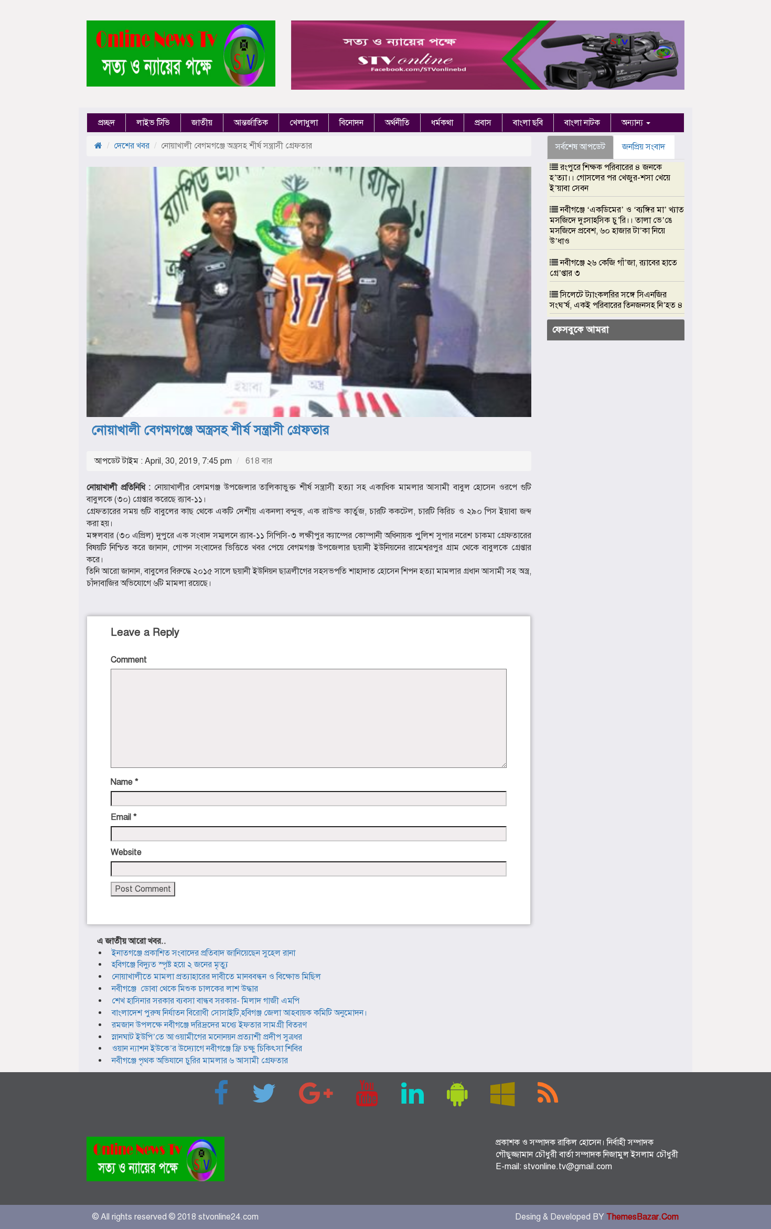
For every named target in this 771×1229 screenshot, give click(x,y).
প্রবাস (483, 122)
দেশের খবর (131, 146)
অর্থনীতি (397, 122)
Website (126, 852)
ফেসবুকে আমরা (580, 329)
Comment (129, 660)
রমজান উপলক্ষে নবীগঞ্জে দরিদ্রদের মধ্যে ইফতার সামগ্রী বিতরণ (209, 1025)
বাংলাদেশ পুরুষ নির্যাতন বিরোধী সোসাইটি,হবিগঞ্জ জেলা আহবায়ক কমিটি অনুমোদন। (239, 1013)
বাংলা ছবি (528, 122)
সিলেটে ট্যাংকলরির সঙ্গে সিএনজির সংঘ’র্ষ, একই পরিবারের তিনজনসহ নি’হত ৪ (616, 300)
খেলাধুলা (304, 122)
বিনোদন (351, 122)
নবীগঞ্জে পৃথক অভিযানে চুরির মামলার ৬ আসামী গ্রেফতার (200, 1060)
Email (124, 817)
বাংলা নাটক (582, 122)
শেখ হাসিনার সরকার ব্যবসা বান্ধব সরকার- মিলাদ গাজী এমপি (205, 1001)
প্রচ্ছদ (106, 122)
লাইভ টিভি (153, 122)
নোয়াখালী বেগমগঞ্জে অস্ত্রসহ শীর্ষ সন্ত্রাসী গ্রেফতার (210, 430)
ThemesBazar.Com (642, 1217)
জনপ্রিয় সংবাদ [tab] (643, 147)
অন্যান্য (633, 122)
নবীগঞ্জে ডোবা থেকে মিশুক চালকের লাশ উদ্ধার (185, 989)
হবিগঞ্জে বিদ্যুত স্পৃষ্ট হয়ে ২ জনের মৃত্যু (170, 964)
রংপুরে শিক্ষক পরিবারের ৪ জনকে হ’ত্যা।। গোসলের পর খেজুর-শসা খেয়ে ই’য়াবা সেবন (610, 178)
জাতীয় (201, 122)
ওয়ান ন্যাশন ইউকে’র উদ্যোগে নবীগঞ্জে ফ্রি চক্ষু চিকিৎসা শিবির (207, 1048)
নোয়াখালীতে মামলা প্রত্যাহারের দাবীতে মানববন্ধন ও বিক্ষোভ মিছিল (216, 976)
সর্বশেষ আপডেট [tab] (580, 147)
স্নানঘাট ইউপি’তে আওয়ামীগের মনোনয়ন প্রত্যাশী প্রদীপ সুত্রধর (207, 1037)
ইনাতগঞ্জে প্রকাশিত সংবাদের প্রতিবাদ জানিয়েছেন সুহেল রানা (203, 953)
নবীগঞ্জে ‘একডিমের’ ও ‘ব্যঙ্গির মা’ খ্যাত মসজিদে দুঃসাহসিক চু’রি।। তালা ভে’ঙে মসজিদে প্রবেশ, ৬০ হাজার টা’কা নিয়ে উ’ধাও (617, 226)
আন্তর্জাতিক (251, 122)
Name (124, 782)
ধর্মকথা (442, 122)
